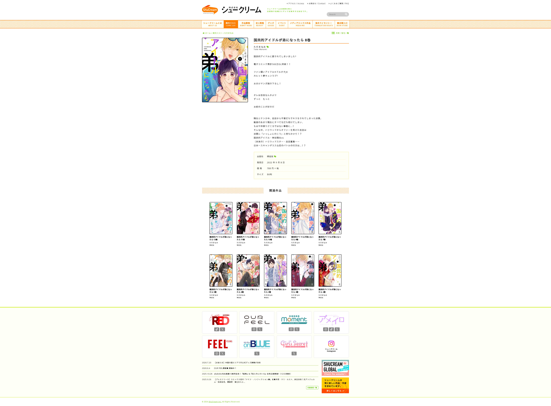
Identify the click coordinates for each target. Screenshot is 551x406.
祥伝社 (270, 156)
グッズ (271, 24)
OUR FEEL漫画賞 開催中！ (225, 368)
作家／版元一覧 (342, 33)
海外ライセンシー (323, 24)
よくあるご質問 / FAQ (339, 3)
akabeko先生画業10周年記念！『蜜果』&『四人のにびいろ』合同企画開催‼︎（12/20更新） (253, 374)
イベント (282, 24)
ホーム (208, 33)
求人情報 (260, 24)
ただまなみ (213, 243)
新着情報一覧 (312, 387)
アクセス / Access (296, 3)
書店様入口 (342, 24)
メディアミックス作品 (300, 24)
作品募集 (246, 24)
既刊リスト (231, 24)
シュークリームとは (212, 24)
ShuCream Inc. (215, 402)
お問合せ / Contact (317, 3)
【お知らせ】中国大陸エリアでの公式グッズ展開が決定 (237, 362)
